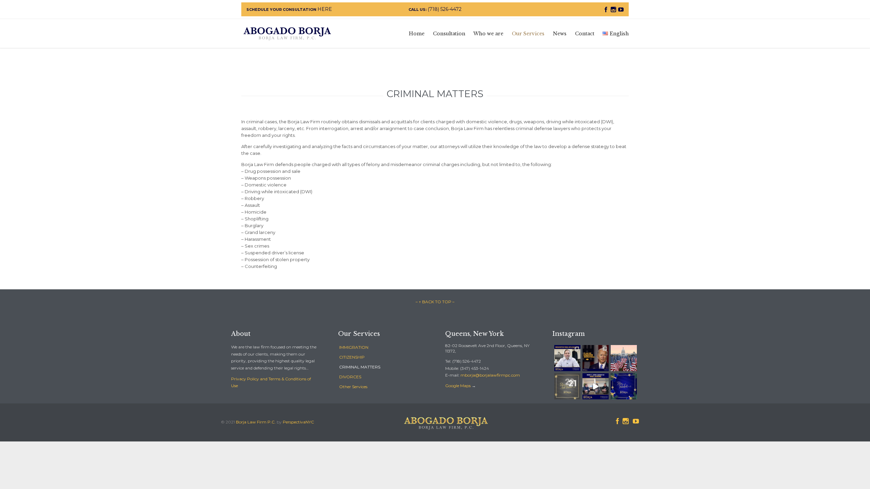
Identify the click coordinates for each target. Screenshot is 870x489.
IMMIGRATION (353, 347)
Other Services (353, 386)
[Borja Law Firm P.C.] (287, 33)
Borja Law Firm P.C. (256, 421)
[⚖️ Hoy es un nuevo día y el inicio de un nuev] (624, 358)
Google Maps (458, 385)
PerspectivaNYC (298, 421)
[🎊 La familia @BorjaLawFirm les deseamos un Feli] (567, 386)
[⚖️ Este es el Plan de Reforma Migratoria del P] (595, 358)
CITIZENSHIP (352, 357)
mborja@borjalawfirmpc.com (490, 375)
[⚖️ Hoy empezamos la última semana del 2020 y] (595, 386)
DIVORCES (350, 376)
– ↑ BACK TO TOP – (435, 301)
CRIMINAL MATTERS (359, 366)
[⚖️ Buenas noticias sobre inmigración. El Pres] (567, 358)
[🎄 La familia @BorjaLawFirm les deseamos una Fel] (624, 386)
